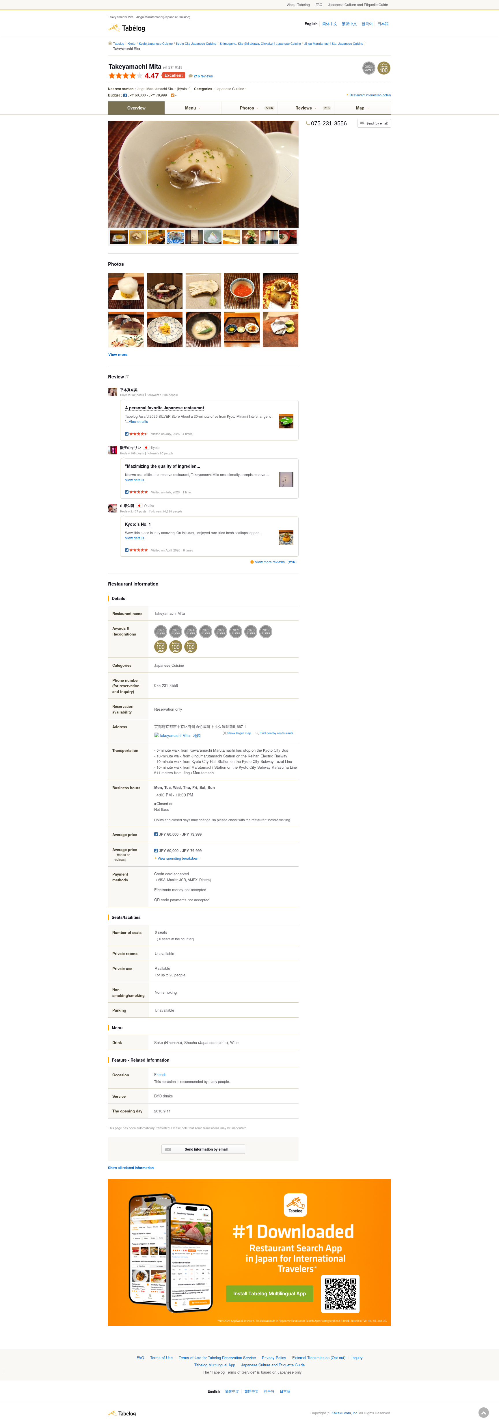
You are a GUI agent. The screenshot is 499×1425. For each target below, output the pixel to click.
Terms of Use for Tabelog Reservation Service (217, 1357)
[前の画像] (145, 174)
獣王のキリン (130, 447)
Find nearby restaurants (276, 733)
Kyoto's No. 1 (138, 524)
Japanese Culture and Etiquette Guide (358, 4)
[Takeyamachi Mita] (126, 291)
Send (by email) (377, 123)
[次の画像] (261, 174)
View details (138, 421)
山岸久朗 (127, 505)
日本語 (383, 23)
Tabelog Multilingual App (214, 1365)
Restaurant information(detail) (370, 94)
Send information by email (206, 1149)
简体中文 (329, 23)
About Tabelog (298, 4)
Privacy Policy (274, 1357)
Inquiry (357, 1357)
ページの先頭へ (483, 1412)
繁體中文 (349, 23)
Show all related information (131, 1167)
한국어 (367, 23)
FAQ (319, 4)
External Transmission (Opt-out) (318, 1357)
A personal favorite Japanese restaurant (164, 407)
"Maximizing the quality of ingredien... (162, 466)
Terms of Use (161, 1357)
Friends (160, 1074)
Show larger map (239, 733)
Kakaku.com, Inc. (345, 1412)
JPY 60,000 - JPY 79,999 (147, 95)
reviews (203, 75)
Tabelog (127, 28)
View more (117, 354)
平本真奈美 (128, 389)
